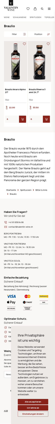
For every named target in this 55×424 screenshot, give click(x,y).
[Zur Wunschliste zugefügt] (24, 44)
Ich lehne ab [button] (33, 407)
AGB (6, 410)
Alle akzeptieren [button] (33, 401)
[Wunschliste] (28, 9)
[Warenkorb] (35, 9)
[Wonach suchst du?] (42, 9)
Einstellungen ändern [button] (33, 414)
